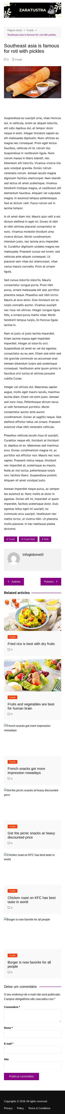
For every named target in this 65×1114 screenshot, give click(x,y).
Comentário (12, 1007)
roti (46, 539)
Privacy (8, 1108)
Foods (18, 59)
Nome (8, 1027)
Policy (20, 1108)
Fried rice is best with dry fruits (31, 644)
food (12, 539)
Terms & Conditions (39, 1108)
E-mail (8, 1043)
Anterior (16, 581)
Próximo (49, 581)
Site (6, 1059)
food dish (29, 539)
